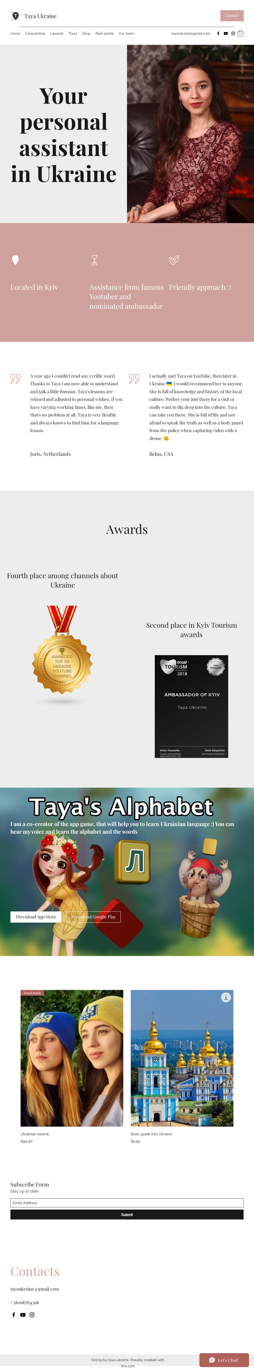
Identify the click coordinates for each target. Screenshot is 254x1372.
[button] (240, 33)
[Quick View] (182, 1058)
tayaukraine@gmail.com (190, 33)
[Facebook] (218, 33)
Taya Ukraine (40, 16)
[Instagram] (233, 33)
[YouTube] (225, 33)
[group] (127, 1067)
